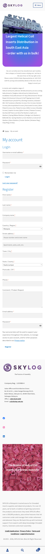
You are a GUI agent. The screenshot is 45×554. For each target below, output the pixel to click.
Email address (11, 311)
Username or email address (16, 152)
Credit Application (12, 531)
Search (22, 550)
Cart (34, 548)
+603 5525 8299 (15, 399)
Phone (6, 280)
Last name (7, 205)
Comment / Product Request (13, 290)
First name (7, 195)
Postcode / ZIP (9, 269)
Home (7, 131)
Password (10, 162)
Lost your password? (10, 183)
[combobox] (23, 228)
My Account (7, 550)
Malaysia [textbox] (6, 229)
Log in (7, 177)
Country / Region (9, 225)
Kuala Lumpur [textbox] (8, 265)
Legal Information (27, 534)
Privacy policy (20, 340)
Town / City (7, 251)
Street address (8, 233)
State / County (8, 261)
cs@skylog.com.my (16, 401)
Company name (9, 215)
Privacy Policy (25, 531)
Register (8, 347)
